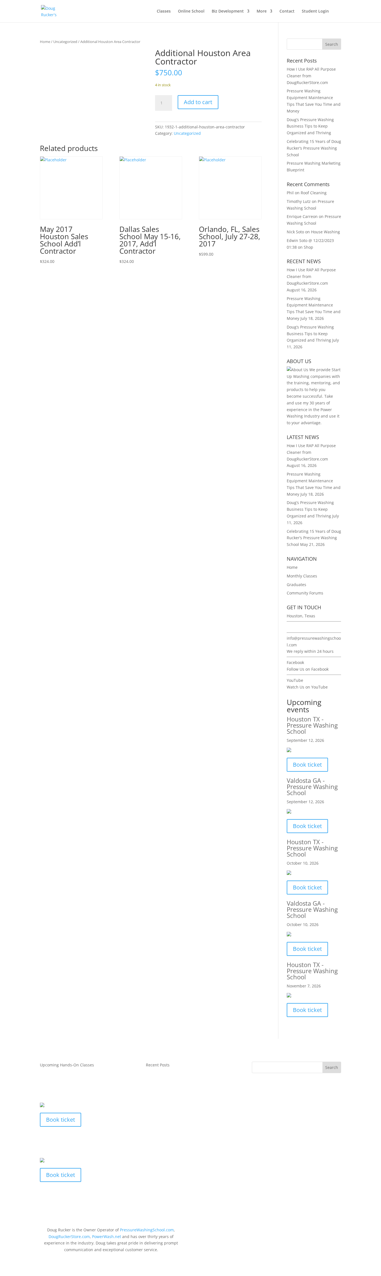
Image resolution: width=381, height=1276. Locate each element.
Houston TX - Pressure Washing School (312, 725)
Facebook (295, 662)
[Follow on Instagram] (336, 1231)
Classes (164, 11)
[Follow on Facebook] (303, 1231)
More (262, 11)
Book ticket (307, 764)
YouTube (295, 680)
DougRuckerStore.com (69, 1236)
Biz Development (228, 11)
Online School (191, 11)
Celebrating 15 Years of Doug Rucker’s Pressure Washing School (314, 148)
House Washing (325, 231)
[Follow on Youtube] (325, 1231)
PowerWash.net (106, 1236)
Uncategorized (65, 41)
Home (45, 41)
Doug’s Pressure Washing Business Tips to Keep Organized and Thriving (310, 126)
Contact (287, 11)
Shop (308, 247)
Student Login (315, 11)
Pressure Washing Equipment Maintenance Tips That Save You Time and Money (189, 1131)
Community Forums (305, 593)
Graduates (296, 584)
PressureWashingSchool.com (147, 1229)
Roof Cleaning (314, 192)
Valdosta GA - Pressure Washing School (312, 786)
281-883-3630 (299, 627)
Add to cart (198, 102)
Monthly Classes (302, 576)
